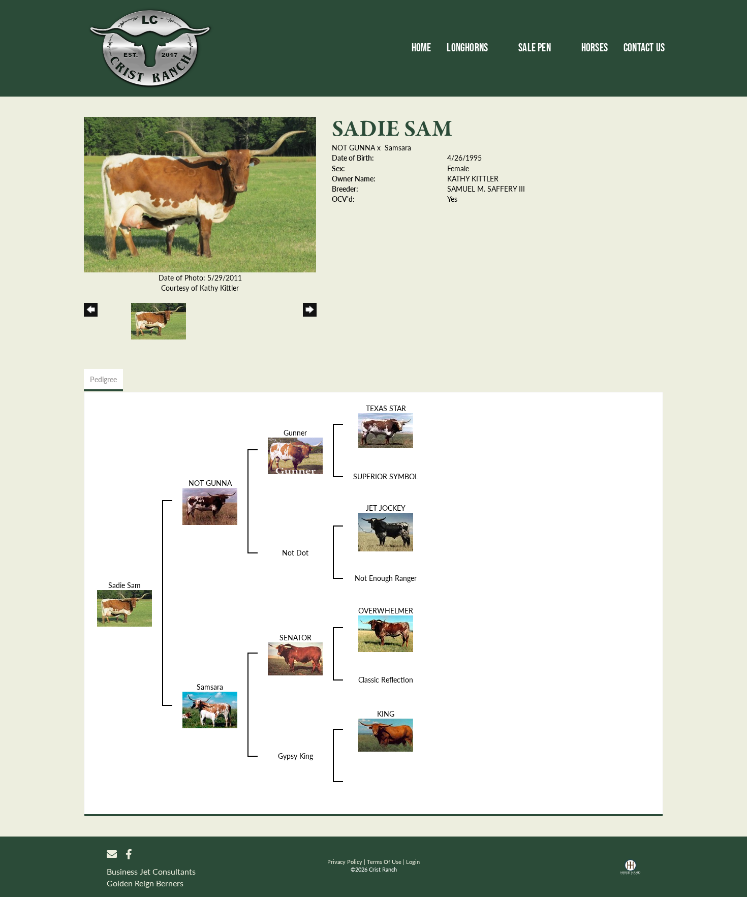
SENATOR (295, 637)
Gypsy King (295, 756)
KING (385, 713)
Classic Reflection (385, 679)
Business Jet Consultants (151, 871)
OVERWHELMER (385, 610)
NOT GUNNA (353, 147)
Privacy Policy (344, 861)
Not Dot (295, 552)
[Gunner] (295, 454)
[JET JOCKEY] (385, 530)
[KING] (385, 734)
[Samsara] (209, 708)
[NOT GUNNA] (209, 505)
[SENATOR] (295, 658)
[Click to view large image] (200, 193)
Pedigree (103, 379)
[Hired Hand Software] (630, 870)
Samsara (398, 147)
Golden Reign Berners (145, 883)
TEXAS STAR (386, 408)
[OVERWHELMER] (385, 632)
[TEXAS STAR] (385, 429)
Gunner (295, 432)
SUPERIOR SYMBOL (385, 476)
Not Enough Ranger (386, 578)
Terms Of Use (384, 861)
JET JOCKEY (386, 508)
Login (413, 861)
